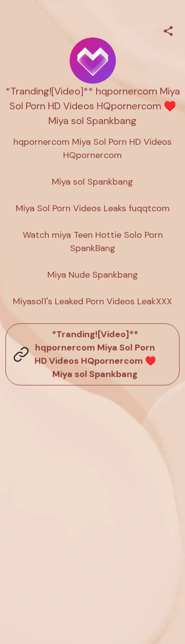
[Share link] (168, 29)
